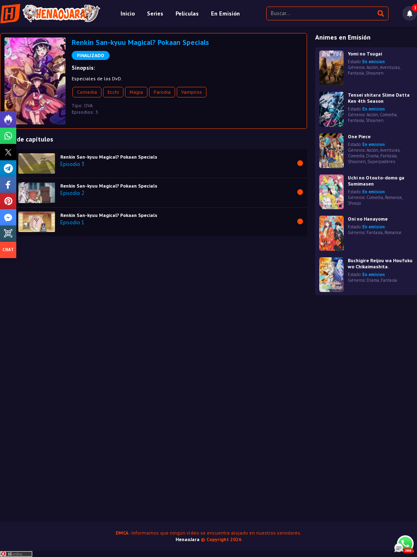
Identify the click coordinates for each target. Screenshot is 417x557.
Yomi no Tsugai (365, 54)
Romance (393, 197)
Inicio (128, 13)
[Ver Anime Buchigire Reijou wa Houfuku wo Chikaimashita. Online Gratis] (331, 274)
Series (155, 13)
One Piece (359, 136)
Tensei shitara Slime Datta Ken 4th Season (379, 98)
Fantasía (356, 73)
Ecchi (113, 92)
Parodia (162, 92)
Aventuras (389, 67)
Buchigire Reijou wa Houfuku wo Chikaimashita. (380, 263)
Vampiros (191, 92)
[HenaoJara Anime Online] (50, 13)
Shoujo (354, 203)
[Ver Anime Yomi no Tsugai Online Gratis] (331, 68)
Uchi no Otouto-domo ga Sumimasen (376, 181)
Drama (372, 156)
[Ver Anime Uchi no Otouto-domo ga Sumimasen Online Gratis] (331, 192)
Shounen (375, 73)
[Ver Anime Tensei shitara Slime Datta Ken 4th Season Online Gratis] (331, 109)
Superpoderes (381, 161)
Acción (372, 67)
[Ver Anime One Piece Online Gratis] (331, 150)
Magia (136, 92)
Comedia (87, 92)
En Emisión (225, 13)
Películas (187, 13)
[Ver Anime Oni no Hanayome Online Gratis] (331, 233)
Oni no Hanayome (368, 219)
